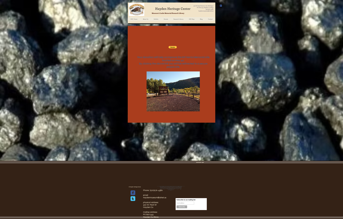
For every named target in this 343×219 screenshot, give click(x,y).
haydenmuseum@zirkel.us (154, 197)
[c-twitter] (133, 198)
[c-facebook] (133, 192)
